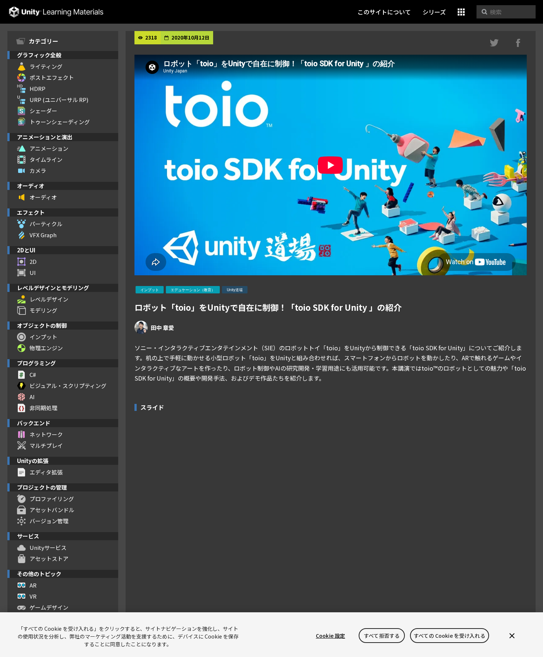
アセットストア (49, 558)
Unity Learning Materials (56, 12)
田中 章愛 (162, 327)
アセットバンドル (52, 510)
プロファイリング (52, 499)
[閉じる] (512, 635)
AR (33, 585)
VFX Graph (43, 235)
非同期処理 (43, 408)
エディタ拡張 (46, 472)
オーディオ (43, 197)
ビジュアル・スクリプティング (68, 385)
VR (33, 596)
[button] (461, 12)
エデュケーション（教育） (193, 289)
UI (33, 272)
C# (33, 374)
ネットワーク (46, 434)
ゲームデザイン (49, 607)
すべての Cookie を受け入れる (449, 635)
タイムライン (46, 159)
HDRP (37, 88)
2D (33, 261)
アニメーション (49, 148)
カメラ (38, 170)
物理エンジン (46, 348)
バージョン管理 (49, 521)
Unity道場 (235, 289)
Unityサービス (48, 547)
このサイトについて (384, 11)
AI (32, 397)
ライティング (46, 66)
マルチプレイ (46, 445)
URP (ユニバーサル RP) (59, 99)
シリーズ (434, 11)
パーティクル (46, 224)
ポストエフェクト (52, 77)
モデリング (43, 310)
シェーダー (43, 111)
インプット (43, 337)
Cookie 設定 (330, 635)
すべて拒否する (382, 635)
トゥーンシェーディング (60, 122)
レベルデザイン (49, 299)
